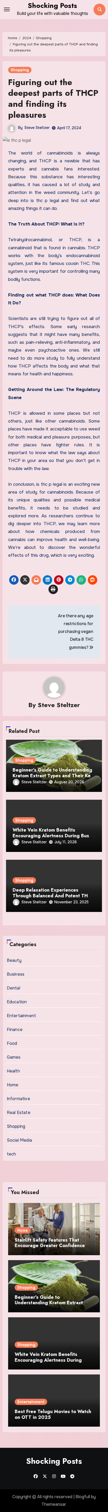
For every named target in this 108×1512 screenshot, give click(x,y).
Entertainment (21, 1015)
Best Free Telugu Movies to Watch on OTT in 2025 (53, 1414)
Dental (13, 988)
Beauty (14, 960)
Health (13, 1071)
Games (14, 1057)
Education (17, 1002)
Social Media (19, 1140)
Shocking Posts (52, 5)
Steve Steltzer (37, 127)
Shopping (20, 70)
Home (13, 1085)
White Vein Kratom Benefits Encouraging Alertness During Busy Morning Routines (52, 836)
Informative (18, 1098)
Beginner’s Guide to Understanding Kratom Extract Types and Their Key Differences (53, 776)
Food (12, 1043)
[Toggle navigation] (7, 9)
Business (16, 974)
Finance (15, 1029)
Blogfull (82, 1496)
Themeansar (53, 1504)
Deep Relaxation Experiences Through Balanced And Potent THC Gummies (52, 896)
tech (11, 1154)
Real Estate (18, 1112)
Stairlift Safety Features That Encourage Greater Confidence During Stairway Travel (50, 1246)
